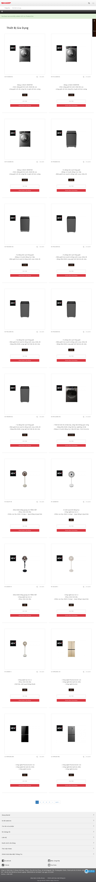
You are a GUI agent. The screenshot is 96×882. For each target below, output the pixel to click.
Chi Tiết (25, 101)
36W (71, 605)
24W (24, 520)
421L (71, 690)
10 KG (25, 180)
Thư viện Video (7, 849)
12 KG (71, 265)
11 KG (71, 95)
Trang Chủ (7, 8)
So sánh (42, 76)
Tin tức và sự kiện (8, 826)
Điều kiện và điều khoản (38, 878)
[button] (94, 16)
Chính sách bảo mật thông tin (56, 878)
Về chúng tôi (6, 832)
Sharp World (6, 815)
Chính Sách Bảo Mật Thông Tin (12, 854)
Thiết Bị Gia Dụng (17, 28)
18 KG (71, 180)
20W (24, 605)
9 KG (24, 95)
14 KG (25, 265)
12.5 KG (71, 435)
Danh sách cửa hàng (8, 843)
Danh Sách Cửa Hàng (25, 105)
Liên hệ (4, 837)
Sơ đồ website (6, 821)
